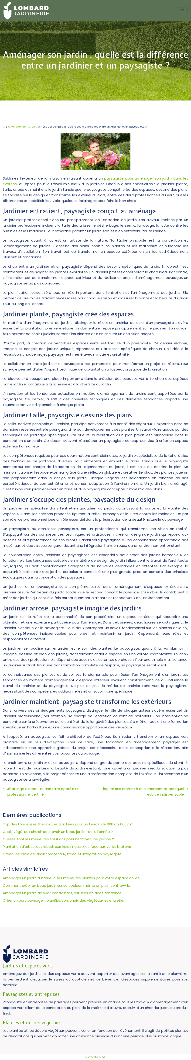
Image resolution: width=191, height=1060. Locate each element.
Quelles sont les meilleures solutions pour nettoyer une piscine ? (58, 839)
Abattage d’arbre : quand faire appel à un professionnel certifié (43, 791)
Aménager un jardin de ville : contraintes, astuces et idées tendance (62, 892)
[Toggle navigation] (182, 10)
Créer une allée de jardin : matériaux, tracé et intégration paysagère (62, 854)
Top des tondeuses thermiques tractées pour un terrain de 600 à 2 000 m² (67, 824)
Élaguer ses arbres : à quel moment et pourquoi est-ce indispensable (143, 791)
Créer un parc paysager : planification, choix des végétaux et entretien (64, 900)
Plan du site (95, 1057)
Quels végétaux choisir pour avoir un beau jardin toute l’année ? (58, 831)
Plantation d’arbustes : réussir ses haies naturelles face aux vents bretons (67, 846)
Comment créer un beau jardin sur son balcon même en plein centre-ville (66, 885)
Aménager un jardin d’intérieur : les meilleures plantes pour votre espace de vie (71, 878)
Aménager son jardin (22, 126)
